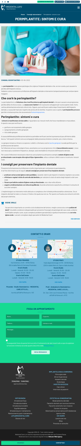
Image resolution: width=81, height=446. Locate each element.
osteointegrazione (37, 112)
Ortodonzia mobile (20, 403)
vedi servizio (75, 219)
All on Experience (60, 377)
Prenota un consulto (60, 423)
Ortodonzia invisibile (20, 406)
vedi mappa (22, 282)
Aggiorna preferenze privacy (20, 383)
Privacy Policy (49, 346)
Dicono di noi (20, 418)
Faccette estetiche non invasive (61, 406)
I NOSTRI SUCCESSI (60, 384)
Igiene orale (10, 203)
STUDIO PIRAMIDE (22, 260)
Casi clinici (61, 387)
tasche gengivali (55, 143)
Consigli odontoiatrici (34, 14)
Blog (60, 421)
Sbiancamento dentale (60, 401)
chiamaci (20, 443)
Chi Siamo (61, 416)
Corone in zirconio (60, 408)
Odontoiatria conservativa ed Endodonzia (61, 411)
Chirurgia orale (60, 374)
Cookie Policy (24, 381)
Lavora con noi (60, 418)
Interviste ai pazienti (60, 389)
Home (23, 14)
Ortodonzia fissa (20, 401)
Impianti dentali (61, 379)
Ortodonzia (20, 398)
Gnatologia (61, 382)
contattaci (60, 443)
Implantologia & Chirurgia (61, 372)
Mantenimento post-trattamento (20, 413)
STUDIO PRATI (58, 260)
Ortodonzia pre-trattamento (20, 411)
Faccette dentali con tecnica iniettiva (60, 403)
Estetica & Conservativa (61, 398)
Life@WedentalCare (20, 416)
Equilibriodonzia (20, 408)
